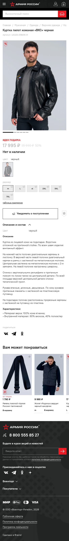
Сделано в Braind (12, 535)
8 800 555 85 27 (24, 435)
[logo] (25, 4)
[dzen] (30, 472)
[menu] (4, 4)
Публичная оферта (13, 516)
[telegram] (14, 333)
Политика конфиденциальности (20, 521)
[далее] (62, 451)
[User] (55, 4)
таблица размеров (13, 202)
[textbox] (30, 14)
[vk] (6, 333)
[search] (62, 14)
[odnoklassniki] (22, 333)
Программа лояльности (15, 527)
